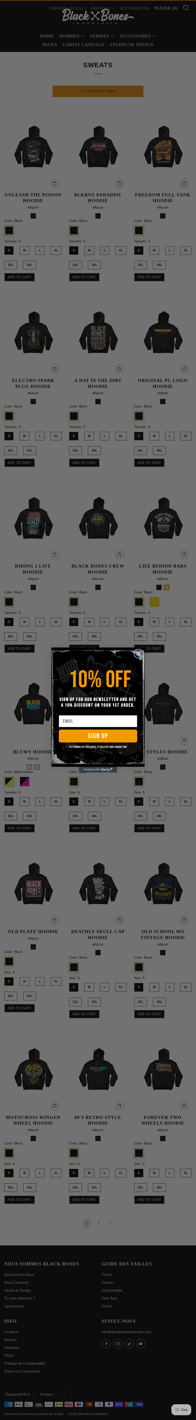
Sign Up (98, 736)
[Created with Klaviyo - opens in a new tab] (98, 770)
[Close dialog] (138, 653)
